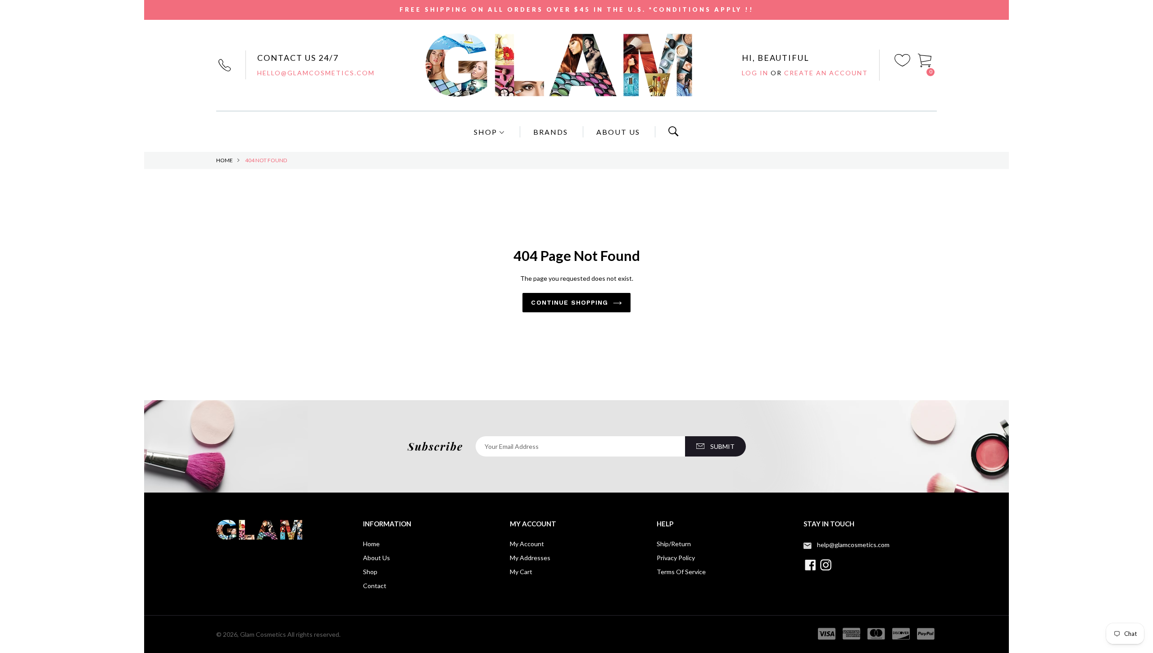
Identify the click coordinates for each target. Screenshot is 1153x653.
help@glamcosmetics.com (853, 544)
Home (224, 160)
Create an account (826, 73)
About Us (618, 132)
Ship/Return (674, 544)
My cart (521, 571)
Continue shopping (569, 302)
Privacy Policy (676, 558)
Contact (374, 585)
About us (376, 558)
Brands (550, 132)
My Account (527, 544)
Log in (756, 73)
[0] (925, 59)
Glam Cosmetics (263, 634)
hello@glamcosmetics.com (316, 73)
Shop (486, 132)
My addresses (530, 558)
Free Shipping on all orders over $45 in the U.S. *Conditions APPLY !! (576, 9)
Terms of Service (681, 571)
